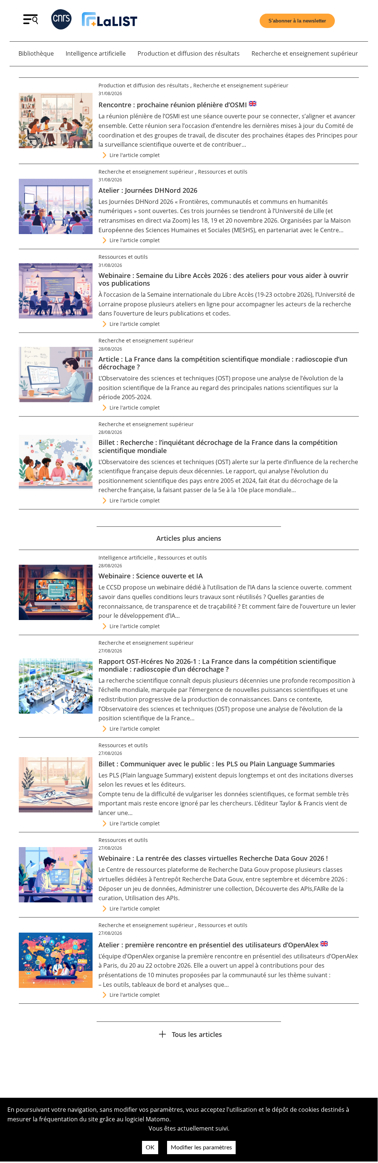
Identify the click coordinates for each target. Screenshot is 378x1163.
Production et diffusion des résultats (189, 53)
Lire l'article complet (135, 155)
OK (150, 1147)
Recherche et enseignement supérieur (305, 53)
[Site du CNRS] (61, 20)
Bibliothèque (36, 53)
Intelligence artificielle (96, 53)
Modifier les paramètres (201, 1147)
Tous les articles (197, 1034)
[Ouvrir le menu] (31, 22)
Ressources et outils (222, 171)
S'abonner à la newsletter (297, 21)
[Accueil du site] (109, 20)
